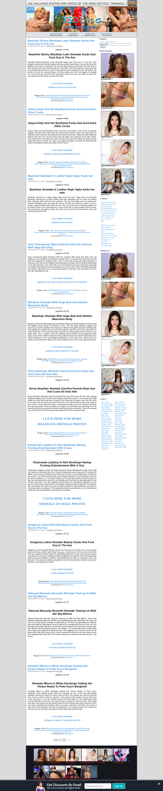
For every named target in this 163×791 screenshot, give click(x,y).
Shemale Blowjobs (76, 164)
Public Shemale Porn (57, 730)
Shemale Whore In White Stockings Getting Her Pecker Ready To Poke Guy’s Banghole (58, 667)
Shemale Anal (57, 97)
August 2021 (119, 415)
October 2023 (106, 424)
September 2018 (121, 438)
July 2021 (118, 417)
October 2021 (119, 411)
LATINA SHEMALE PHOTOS (62, 573)
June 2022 (105, 447)
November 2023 (107, 423)
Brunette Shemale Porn (54, 95)
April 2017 (118, 441)
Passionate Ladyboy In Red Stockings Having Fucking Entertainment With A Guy (57, 446)
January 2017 (119, 443)
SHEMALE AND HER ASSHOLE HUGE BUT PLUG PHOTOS (62, 282)
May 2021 (118, 421)
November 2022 (107, 441)
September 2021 (121, 413)
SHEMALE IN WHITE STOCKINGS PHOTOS (62, 720)
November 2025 (107, 406)
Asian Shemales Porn (108, 202)
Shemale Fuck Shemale (106, 240)
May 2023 (104, 432)
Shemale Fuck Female (109, 235)
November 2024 (107, 411)
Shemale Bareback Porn (72, 97)
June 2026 (105, 402)
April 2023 (104, 434)
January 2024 (106, 421)
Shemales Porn (66, 166)
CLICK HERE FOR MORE (62, 84)
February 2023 (106, 436)
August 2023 (105, 428)
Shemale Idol (73, 33)
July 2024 (104, 413)
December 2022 (107, 440)
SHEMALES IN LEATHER (62, 222)
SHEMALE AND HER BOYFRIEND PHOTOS (62, 154)
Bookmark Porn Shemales (54, 46)
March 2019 (119, 436)
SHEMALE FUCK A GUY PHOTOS (62, 87)
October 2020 (119, 430)
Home (102, 42)
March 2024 (105, 417)
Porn (102, 221)
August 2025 (105, 408)
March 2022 (119, 402)
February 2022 (120, 404)
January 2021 (119, 426)
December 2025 (107, 404)
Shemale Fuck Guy (66, 99)
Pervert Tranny (46, 97)
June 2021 (118, 419)
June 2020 (118, 432)
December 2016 (120, 445)
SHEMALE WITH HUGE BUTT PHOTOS (62, 351)
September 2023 (107, 426)
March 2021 (119, 423)
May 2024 (104, 415)
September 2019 (121, 434)
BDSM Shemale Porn (56, 290)
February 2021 (120, 424)
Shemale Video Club (56, 33)
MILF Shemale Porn (74, 162)
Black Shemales (70, 359)
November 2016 (120, 447)
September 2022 (107, 443)
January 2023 (106, 438)
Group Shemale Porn (108, 213)
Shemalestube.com (107, 33)
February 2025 (106, 409)
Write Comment (67, 101)
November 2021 (120, 409)
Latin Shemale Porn (71, 95)
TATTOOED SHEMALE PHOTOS (62, 648)
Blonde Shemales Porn (57, 433)
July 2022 (104, 445)
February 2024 (106, 419)
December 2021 (120, 408)
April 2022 (104, 449)
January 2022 (119, 406)
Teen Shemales (106, 246)
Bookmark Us (110, 42)
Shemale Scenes (89, 33)
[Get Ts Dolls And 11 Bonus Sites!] (81, 31)
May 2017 (118, 440)
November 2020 (120, 428)
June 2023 (105, 430)
